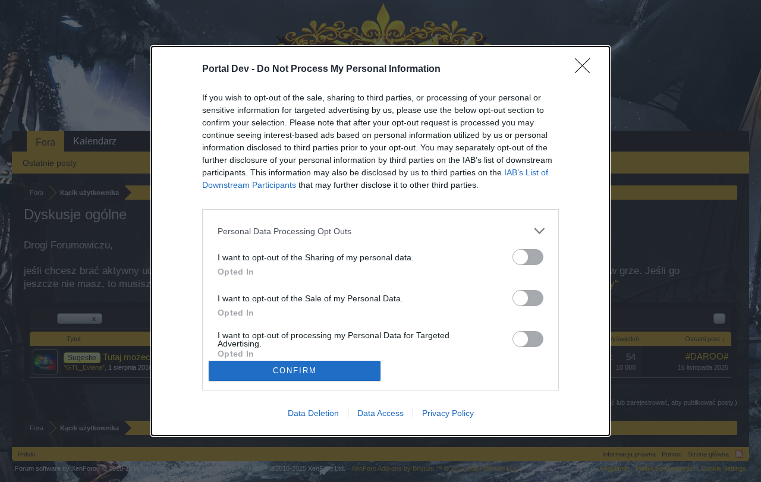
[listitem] (380, 231)
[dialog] (380, 240)
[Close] (586, 69)
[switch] (527, 257)
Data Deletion (313, 413)
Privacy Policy (448, 413)
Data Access (380, 413)
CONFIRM (295, 370)
